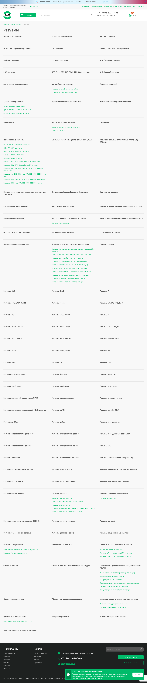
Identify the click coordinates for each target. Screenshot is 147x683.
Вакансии (6, 665)
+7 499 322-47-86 (107, 12)
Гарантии (6, 659)
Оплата (36, 659)
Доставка (37, 656)
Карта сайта (38, 662)
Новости (6, 656)
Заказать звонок (131, 657)
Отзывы (6, 662)
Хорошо (137, 675)
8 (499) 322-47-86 (90, 2)
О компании (85, 6)
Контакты (141, 6)
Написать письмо (130, 663)
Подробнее (105, 2)
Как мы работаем (129, 6)
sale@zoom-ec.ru (68, 664)
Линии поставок (97, 6)
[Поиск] (92, 15)
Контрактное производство (112, 6)
